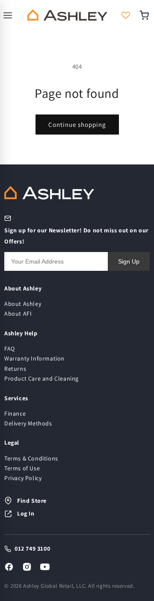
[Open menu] (9, 15)
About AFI (18, 313)
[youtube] (45, 567)
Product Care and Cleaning (41, 378)
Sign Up (128, 261)
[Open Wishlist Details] (125, 15)
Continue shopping (77, 124)
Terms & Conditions (31, 458)
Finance (15, 413)
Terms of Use (22, 468)
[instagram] (27, 567)
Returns (15, 368)
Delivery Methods (28, 423)
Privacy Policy (22, 478)
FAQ (9, 348)
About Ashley (22, 304)
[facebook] (9, 567)
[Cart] (146, 15)
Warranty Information (34, 358)
